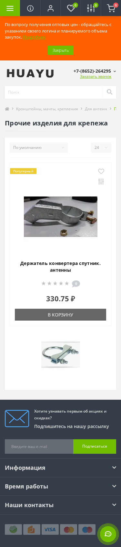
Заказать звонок (95, 76)
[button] (50, 8)
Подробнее (34, 37)
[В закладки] (101, 172)
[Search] (109, 92)
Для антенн (96, 109)
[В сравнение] (101, 182)
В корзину (60, 315)
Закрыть (61, 50)
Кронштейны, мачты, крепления (47, 109)
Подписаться (94, 446)
